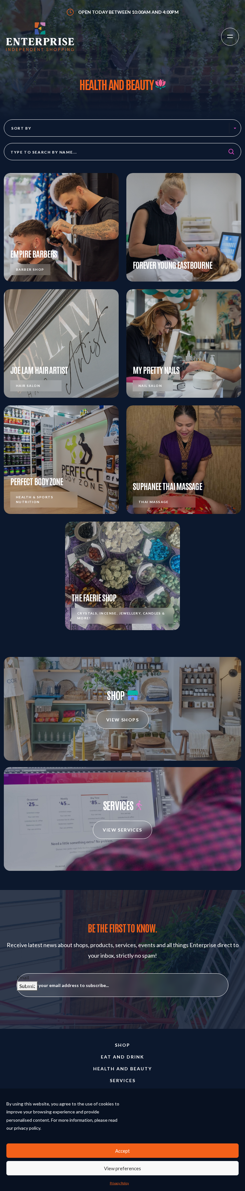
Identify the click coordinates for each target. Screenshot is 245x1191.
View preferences (122, 1168)
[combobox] (122, 128)
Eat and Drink (122, 1056)
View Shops (122, 719)
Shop (122, 1045)
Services (123, 1080)
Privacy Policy (119, 1183)
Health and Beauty (122, 1068)
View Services (122, 830)
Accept (122, 1151)
